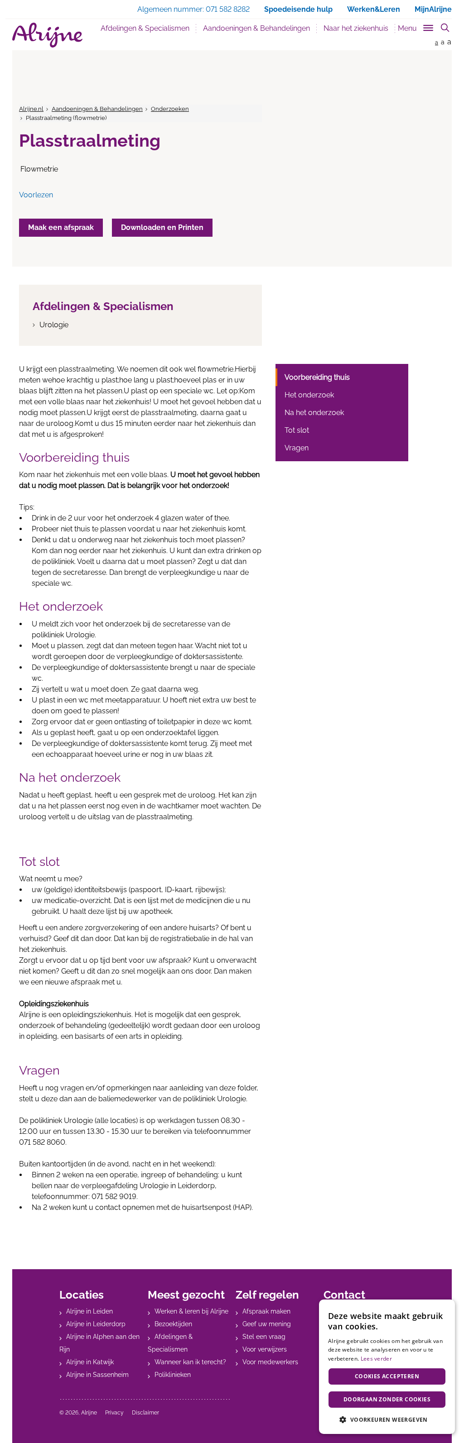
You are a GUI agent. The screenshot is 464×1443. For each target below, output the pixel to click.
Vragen (297, 448)
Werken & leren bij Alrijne (191, 1311)
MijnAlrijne (433, 9)
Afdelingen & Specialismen (145, 28)
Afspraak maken (266, 1311)
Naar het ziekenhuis (356, 28)
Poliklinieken (173, 1374)
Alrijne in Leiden (89, 1311)
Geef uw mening (266, 1324)
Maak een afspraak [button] (61, 227)
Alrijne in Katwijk (90, 1362)
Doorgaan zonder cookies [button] (386, 1399)
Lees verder (376, 1358)
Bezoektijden (173, 1324)
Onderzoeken (170, 108)
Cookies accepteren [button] (387, 1376)
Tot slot (297, 430)
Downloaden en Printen (162, 227)
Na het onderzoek (314, 412)
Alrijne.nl (31, 108)
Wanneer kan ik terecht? (190, 1362)
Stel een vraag (263, 1336)
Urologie (53, 324)
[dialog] (387, 1367)
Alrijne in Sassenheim (97, 1374)
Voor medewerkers (270, 1362)
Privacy (114, 1413)
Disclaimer (145, 1413)
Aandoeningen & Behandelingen (260, 28)
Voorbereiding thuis (317, 377)
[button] (387, 1419)
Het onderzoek (309, 395)
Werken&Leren (373, 9)
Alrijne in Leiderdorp (96, 1324)
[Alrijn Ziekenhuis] (47, 35)
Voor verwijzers (264, 1349)
